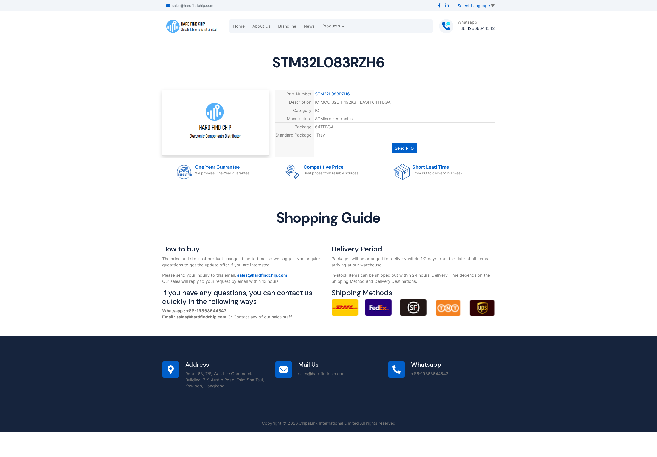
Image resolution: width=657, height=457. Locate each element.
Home (239, 26)
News (309, 26)
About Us (261, 26)
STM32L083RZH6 (332, 93)
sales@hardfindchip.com (192, 5)
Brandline (287, 26)
